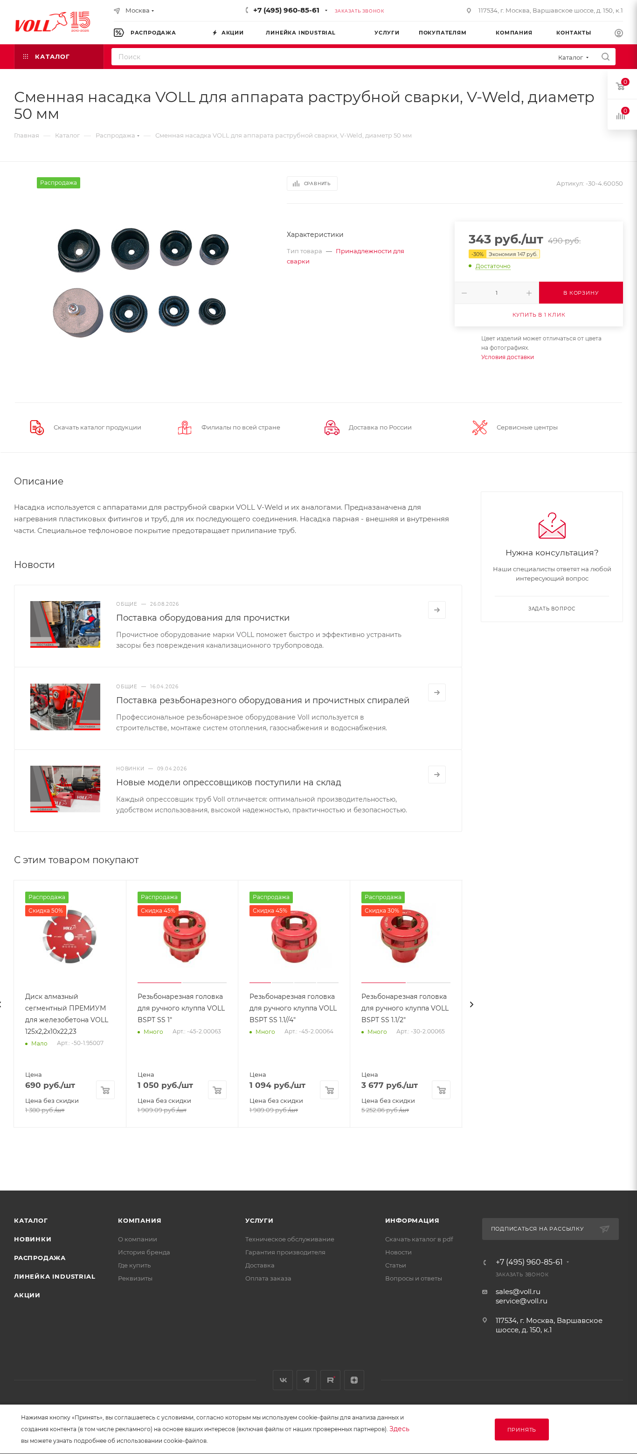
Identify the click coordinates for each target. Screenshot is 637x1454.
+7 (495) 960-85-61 (286, 10)
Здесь (399, 1429)
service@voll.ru (521, 1300)
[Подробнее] (437, 610)
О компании (137, 1239)
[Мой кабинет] (619, 34)
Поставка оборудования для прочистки (203, 618)
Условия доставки (507, 356)
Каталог (31, 1220)
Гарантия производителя (285, 1252)
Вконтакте (283, 1380)
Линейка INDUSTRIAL (54, 1276)
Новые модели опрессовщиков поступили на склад (228, 782)
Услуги (259, 1220)
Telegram (307, 1380)
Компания (139, 1220)
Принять (522, 1429)
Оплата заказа (268, 1278)
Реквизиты (135, 1278)
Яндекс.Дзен (354, 1380)
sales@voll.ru (518, 1291)
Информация (412, 1220)
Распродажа (40, 1257)
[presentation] (471, 1004)
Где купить (134, 1265)
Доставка (260, 1265)
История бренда (144, 1252)
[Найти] (605, 56)
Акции (27, 1295)
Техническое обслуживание (289, 1239)
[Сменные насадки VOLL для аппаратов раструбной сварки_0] (142, 282)
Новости (398, 1252)
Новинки (33, 1239)
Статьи (395, 1265)
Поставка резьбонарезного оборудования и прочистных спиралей (262, 700)
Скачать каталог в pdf (419, 1239)
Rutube (330, 1380)
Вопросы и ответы (413, 1278)
